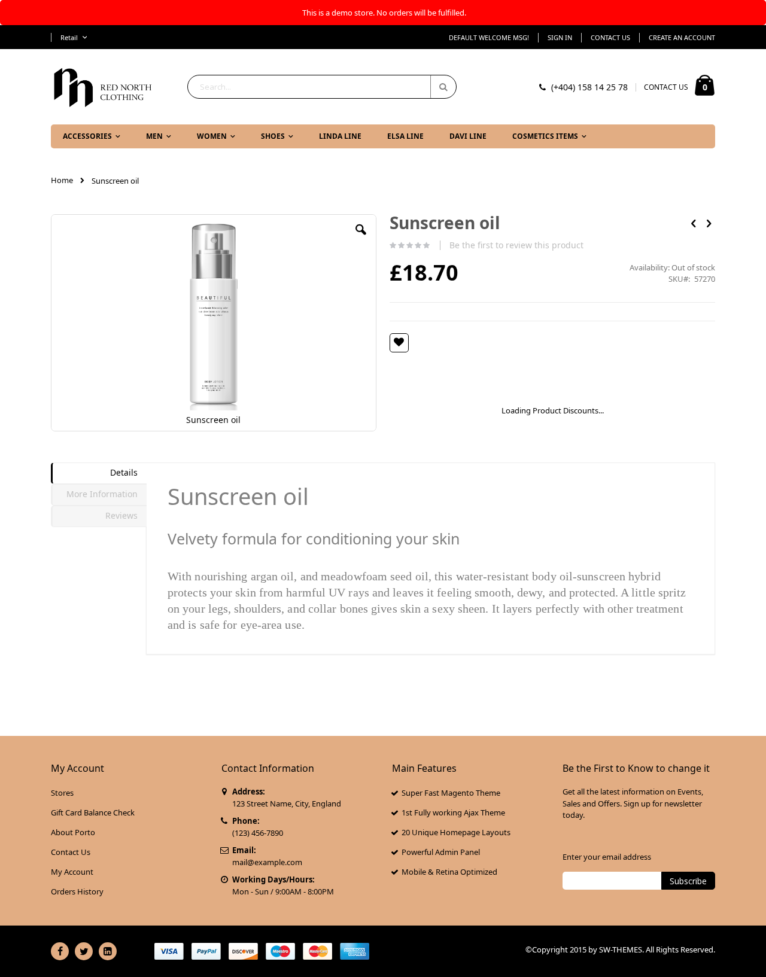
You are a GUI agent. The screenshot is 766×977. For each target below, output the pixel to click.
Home (62, 180)
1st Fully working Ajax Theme (453, 812)
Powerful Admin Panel (441, 852)
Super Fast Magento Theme (451, 792)
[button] (361, 239)
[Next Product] (708, 222)
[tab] (99, 473)
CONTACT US (666, 87)
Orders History (77, 891)
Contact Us (610, 37)
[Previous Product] (693, 222)
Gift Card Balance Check (93, 812)
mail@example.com (267, 862)
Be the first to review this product (516, 245)
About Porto (73, 832)
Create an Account (682, 37)
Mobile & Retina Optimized (449, 871)
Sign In (560, 37)
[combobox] (322, 87)
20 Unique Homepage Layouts (456, 832)
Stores (62, 792)
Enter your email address (607, 856)
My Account (72, 871)
